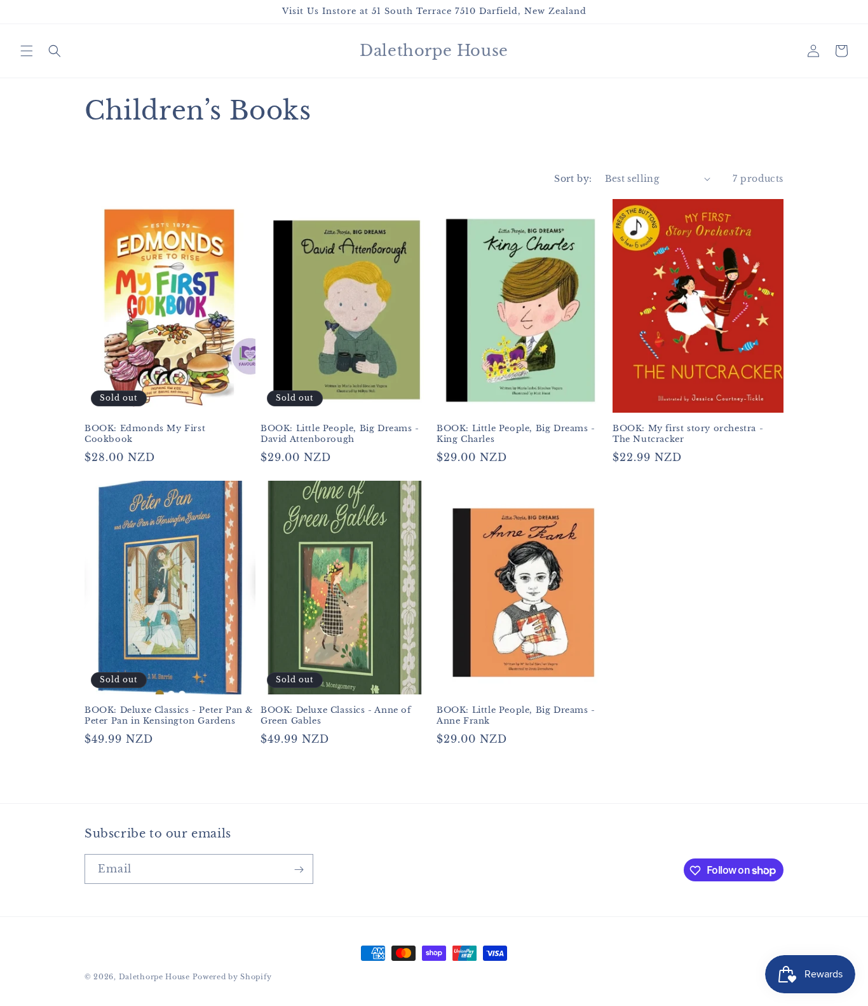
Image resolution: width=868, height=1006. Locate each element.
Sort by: (573, 178)
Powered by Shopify (233, 976)
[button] (27, 51)
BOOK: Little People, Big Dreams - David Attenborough (340, 434)
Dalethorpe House (154, 976)
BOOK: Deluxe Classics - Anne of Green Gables (336, 715)
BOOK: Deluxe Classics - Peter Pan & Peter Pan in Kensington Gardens (169, 715)
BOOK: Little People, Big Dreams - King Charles (516, 434)
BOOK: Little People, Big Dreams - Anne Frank (516, 715)
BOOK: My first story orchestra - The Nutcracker (688, 434)
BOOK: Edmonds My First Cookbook (145, 434)
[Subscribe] (299, 870)
